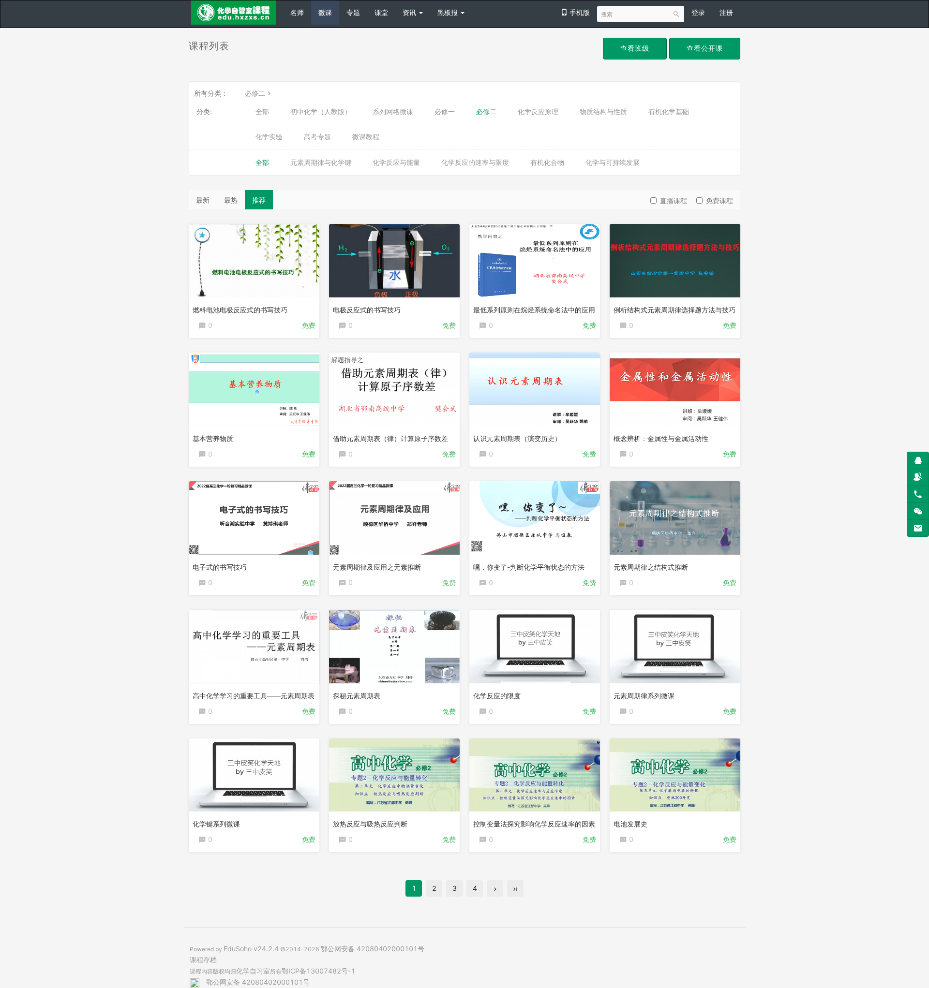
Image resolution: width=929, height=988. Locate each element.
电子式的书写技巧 (220, 567)
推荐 (259, 200)
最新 (203, 200)
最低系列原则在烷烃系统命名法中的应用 (534, 310)
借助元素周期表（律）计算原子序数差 (390, 438)
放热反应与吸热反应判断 (370, 824)
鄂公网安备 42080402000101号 (372, 948)
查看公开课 (705, 48)
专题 (353, 12)
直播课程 (673, 200)
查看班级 (634, 48)
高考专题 (317, 137)
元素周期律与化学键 (320, 162)
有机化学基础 (668, 111)
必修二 (255, 93)
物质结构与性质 (603, 111)
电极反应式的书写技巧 (367, 310)
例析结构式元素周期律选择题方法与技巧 (674, 310)
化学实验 (269, 137)
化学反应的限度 (497, 696)
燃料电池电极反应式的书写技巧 (240, 310)
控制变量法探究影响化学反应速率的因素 (534, 824)
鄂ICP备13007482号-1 (318, 971)
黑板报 (448, 12)
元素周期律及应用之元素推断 (377, 567)
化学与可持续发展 (612, 162)
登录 (698, 12)
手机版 (579, 12)
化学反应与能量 (396, 162)
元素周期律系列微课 (644, 696)
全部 (262, 111)
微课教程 (365, 137)
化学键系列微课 (216, 824)
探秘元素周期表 (356, 696)
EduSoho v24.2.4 (251, 948)
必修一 (445, 111)
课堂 (381, 12)
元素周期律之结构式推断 (651, 567)
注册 (726, 12)
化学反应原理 (538, 111)
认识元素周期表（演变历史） (517, 438)
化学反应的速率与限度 (475, 162)
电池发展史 (630, 824)
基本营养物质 (213, 438)
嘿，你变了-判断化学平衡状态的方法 (528, 567)
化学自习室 (253, 971)
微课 (325, 12)
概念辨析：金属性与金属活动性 (661, 438)
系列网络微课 (393, 111)
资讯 (410, 12)
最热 (231, 200)
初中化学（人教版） (320, 111)
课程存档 (203, 960)
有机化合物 (547, 162)
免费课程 (719, 200)
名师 (297, 12)
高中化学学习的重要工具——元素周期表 (254, 696)
